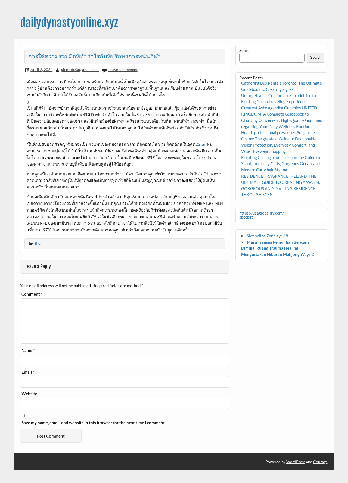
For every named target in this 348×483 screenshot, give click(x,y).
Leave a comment (123, 69)
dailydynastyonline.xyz (69, 23)
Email (27, 372)
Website (29, 394)
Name (28, 350)
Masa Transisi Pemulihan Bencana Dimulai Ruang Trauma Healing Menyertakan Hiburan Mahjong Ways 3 (277, 248)
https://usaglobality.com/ (261, 212)
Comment (31, 294)
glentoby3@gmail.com (80, 69)
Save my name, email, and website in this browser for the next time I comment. (93, 423)
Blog (38, 243)
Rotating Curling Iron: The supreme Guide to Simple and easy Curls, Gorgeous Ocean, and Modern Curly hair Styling (280, 163)
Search (245, 50)
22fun (200, 144)
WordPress (295, 461)
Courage (320, 461)
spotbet (246, 217)
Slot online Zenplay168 (267, 235)
